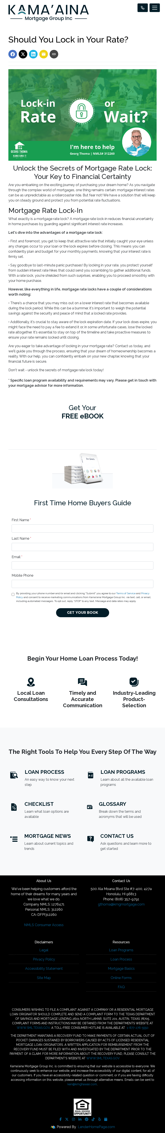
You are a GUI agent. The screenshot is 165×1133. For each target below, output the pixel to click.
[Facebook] (61, 1119)
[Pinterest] (86, 1119)
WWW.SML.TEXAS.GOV (33, 1027)
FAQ (121, 987)
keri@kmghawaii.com (82, 1084)
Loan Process (121, 959)
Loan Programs (121, 950)
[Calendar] (105, 1119)
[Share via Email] (43, 54)
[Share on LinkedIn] (33, 54)
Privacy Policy (44, 959)
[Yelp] (99, 1119)
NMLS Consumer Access (44, 925)
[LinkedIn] (79, 1119)
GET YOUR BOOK (82, 613)
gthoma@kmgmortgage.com (121, 904)
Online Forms (121, 978)
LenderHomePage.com (96, 1127)
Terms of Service (126, 593)
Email (17, 557)
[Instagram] (73, 1119)
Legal (43, 950)
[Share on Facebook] (12, 54)
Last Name (21, 538)
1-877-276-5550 (137, 1027)
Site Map (44, 978)
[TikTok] (93, 1119)
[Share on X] (23, 54)
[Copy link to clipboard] (54, 54)
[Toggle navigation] (155, 7)
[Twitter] (67, 1119)
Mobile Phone (22, 575)
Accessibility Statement (44, 969)
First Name (21, 520)
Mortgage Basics (121, 969)
